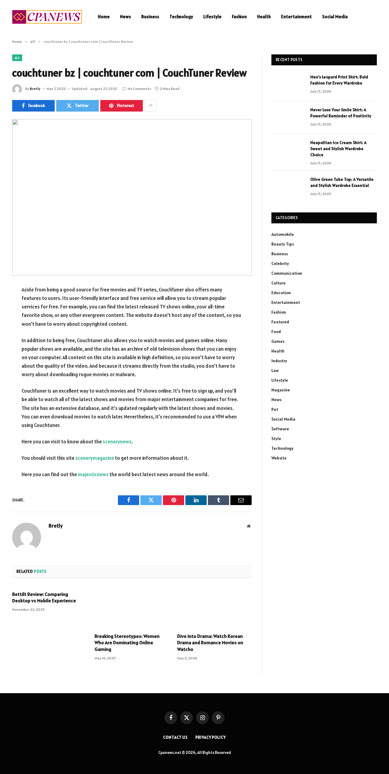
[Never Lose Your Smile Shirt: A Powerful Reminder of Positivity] (288, 117)
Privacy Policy (210, 737)
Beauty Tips (282, 244)
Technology (181, 16)
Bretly (35, 88)
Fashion (239, 16)
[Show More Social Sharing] (150, 106)
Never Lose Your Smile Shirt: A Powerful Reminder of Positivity (340, 113)
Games (277, 341)
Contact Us (175, 737)
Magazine (280, 390)
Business (150, 16)
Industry (279, 360)
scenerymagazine (94, 458)
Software (280, 429)
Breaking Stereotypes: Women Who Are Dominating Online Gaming (127, 642)
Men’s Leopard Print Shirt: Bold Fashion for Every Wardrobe (339, 80)
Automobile (282, 234)
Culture (278, 283)
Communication (286, 273)
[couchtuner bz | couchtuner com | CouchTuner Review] (132, 197)
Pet (274, 409)
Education (281, 292)
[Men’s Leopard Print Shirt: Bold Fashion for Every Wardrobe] (288, 84)
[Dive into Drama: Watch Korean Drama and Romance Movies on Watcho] (214, 607)
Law (275, 370)
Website (279, 458)
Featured (280, 322)
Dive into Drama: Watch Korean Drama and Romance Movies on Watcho (210, 642)
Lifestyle (212, 16)
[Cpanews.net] (47, 17)
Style (276, 438)
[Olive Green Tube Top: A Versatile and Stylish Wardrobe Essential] (288, 187)
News (125, 16)
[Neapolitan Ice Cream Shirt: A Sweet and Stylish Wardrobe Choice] (288, 150)
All (17, 58)
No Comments (139, 88)
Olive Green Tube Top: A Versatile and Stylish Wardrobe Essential (342, 182)
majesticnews (93, 474)
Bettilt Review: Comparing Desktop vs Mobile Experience (44, 597)
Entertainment (296, 16)
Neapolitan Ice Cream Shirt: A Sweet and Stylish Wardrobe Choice (338, 148)
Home (104, 16)
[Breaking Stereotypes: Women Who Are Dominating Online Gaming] (132, 607)
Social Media (335, 16)
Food (276, 331)
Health (264, 16)
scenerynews (117, 441)
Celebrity (280, 263)
